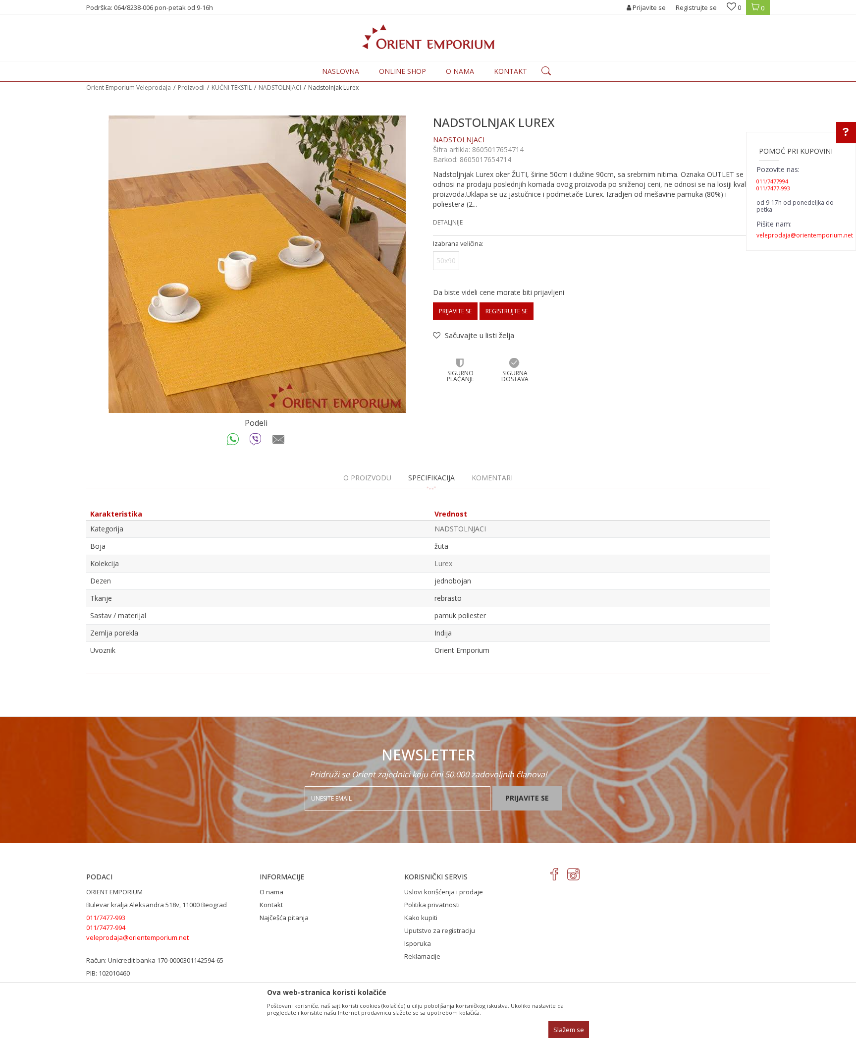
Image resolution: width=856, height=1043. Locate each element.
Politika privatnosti (432, 904)
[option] (257, 264)
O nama (271, 891)
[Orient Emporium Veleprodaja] (428, 36)
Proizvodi (191, 87)
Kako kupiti (420, 917)
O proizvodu (367, 477)
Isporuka (417, 943)
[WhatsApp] (233, 442)
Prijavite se (455, 311)
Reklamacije (422, 956)
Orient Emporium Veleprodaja (128, 87)
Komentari (492, 477)
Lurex (443, 563)
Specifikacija (431, 477)
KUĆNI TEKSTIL (232, 87)
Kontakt (271, 904)
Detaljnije (448, 222)
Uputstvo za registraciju (439, 930)
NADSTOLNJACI (280, 87)
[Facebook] (554, 874)
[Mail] (278, 442)
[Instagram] (573, 874)
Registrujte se (696, 7)
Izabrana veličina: (458, 243)
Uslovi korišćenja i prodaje (443, 891)
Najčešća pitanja (284, 917)
